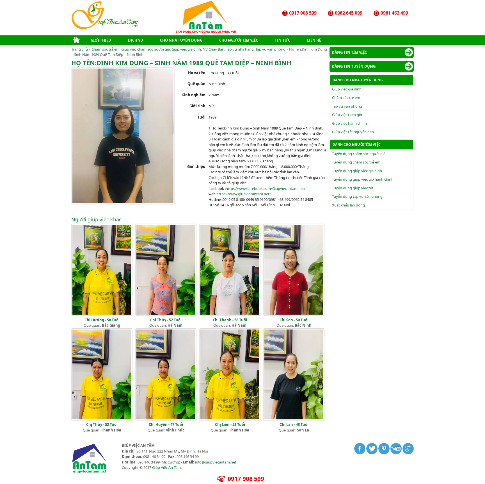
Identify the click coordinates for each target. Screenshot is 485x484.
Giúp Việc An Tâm (166, 467)
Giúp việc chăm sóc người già (145, 49)
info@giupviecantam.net (215, 462)
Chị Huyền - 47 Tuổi (166, 424)
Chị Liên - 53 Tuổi (230, 424)
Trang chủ (79, 49)
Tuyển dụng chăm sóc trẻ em (356, 162)
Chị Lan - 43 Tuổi (294, 424)
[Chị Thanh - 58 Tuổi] (229, 314)
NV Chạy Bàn (213, 49)
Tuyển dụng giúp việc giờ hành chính (363, 179)
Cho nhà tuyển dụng (181, 40)
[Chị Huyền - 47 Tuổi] (165, 419)
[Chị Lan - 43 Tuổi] (293, 419)
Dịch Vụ (135, 40)
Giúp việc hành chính (349, 123)
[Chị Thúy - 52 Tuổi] (165, 314)
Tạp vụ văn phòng (270, 49)
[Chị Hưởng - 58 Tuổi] (101, 314)
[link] (265, 188)
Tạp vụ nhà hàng (240, 49)
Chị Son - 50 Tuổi (294, 319)
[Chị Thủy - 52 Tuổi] (101, 419)
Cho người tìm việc (238, 40)
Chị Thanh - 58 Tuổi (230, 319)
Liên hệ (314, 40)
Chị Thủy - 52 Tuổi (102, 424)
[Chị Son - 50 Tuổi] (293, 314)
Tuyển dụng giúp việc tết (352, 187)
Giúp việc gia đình (186, 49)
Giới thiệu (101, 40)
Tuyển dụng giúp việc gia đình (357, 170)
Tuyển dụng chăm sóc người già (358, 153)
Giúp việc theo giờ (347, 114)
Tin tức (282, 40)
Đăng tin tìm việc (349, 52)
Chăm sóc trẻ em (105, 49)
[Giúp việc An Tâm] (105, 27)
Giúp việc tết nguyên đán (353, 131)
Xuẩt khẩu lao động (348, 205)
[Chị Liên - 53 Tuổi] (229, 419)
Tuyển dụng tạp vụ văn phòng (357, 196)
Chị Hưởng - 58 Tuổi (102, 319)
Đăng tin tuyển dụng (354, 66)
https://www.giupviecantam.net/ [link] (243, 193)
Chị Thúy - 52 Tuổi (166, 319)
